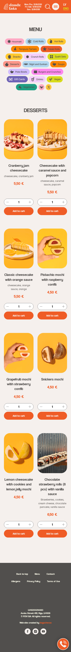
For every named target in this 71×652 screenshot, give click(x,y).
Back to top (22, 573)
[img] (55, 6)
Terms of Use (53, 581)
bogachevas (46, 622)
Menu (37, 573)
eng (66, 8)
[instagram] (35, 633)
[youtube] (43, 633)
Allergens (15, 581)
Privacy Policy (33, 581)
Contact (51, 573)
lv (64, 4)
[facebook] (28, 633)
